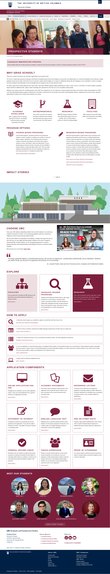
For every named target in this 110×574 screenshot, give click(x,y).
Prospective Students (18, 16)
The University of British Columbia (10, 4)
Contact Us (10, 542)
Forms (79, 16)
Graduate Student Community (50, 541)
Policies (86, 16)
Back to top (10, 547)
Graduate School (10, 56)
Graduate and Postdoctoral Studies (55, 531)
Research (28, 547)
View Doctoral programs (74, 165)
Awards (56, 16)
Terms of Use (22, 571)
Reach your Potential (35, 19)
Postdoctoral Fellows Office (49, 538)
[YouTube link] (74, 538)
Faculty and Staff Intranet (49, 543)
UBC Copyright (30, 571)
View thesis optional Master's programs (79, 159)
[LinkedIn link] (70, 538)
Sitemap (17, 547)
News (49, 558)
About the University (53, 557)
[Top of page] (8, 19)
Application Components (64, 19)
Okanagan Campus (81, 557)
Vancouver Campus (81, 555)
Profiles (22, 547)
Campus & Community (45, 16)
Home (9, 16)
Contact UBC (51, 555)
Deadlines (73, 16)
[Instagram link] (66, 538)
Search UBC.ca (52, 565)
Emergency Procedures (12, 571)
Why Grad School (23, 19)
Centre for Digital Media (82, 563)
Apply (100, 16)
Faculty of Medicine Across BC (84, 564)
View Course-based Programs (25, 153)
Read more (81, 64)
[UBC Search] (100, 2)
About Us (92, 16)
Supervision (65, 16)
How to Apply (53, 19)
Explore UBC (45, 19)
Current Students (31, 16)
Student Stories (76, 19)
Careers (50, 562)
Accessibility (39, 571)
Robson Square (80, 561)
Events (50, 560)
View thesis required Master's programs (79, 162)
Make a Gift (51, 564)
